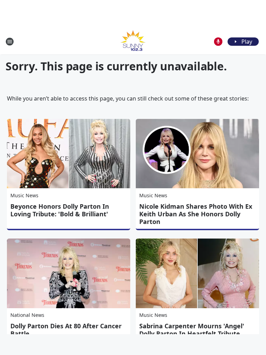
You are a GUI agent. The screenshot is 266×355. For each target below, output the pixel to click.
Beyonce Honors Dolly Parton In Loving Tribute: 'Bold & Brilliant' (59, 210)
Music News (24, 195)
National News (27, 315)
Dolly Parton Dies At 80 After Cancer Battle (66, 329)
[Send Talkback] (218, 41)
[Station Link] (133, 41)
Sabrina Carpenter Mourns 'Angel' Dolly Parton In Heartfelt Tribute (191, 329)
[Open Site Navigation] (10, 41)
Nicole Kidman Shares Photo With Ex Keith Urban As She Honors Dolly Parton (195, 213)
